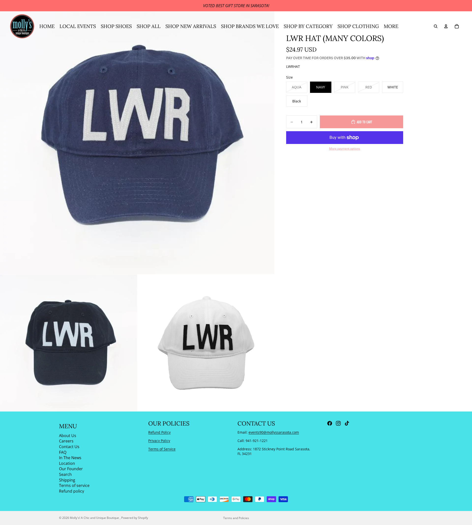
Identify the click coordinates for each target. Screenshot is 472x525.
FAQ (62, 452)
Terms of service (74, 485)
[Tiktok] (347, 423)
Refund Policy (159, 432)
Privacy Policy (159, 440)
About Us (67, 435)
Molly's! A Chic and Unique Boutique (95, 518)
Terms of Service (162, 448)
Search (65, 474)
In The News (70, 457)
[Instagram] (338, 423)
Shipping (67, 479)
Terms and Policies (236, 518)
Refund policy (71, 491)
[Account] (446, 26)
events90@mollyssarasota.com (274, 432)
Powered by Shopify (134, 518)
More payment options (344, 148)
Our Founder (71, 468)
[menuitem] (391, 26)
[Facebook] (330, 423)
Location (67, 463)
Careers (66, 441)
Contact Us (69, 446)
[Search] (435, 26)
